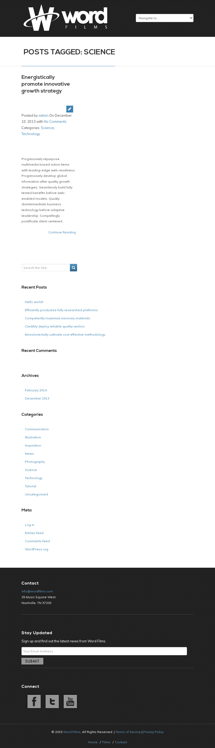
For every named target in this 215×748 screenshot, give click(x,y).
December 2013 (37, 398)
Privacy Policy (153, 732)
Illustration (33, 437)
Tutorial (30, 486)
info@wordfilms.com (37, 591)
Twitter (51, 701)
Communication (37, 429)
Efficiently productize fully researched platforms (61, 310)
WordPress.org (36, 549)
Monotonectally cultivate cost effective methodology (65, 334)
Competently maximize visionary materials (57, 318)
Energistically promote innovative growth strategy (46, 84)
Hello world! (34, 302)
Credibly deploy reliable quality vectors (55, 326)
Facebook (33, 701)
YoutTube (69, 701)
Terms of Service (128, 732)
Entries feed (34, 533)
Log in (29, 525)
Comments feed (37, 541)
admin (44, 115)
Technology (31, 134)
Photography (35, 462)
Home (93, 742)
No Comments (55, 121)
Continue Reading (62, 232)
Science (47, 128)
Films (106, 742)
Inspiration (33, 445)
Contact (121, 742)
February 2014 (36, 390)
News (29, 453)
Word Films (71, 732)
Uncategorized (36, 494)
